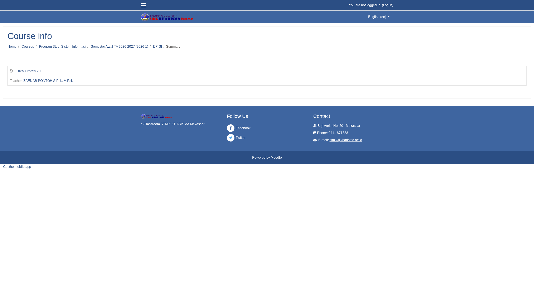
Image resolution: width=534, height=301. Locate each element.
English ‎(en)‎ (377, 17)
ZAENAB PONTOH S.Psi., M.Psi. (48, 81)
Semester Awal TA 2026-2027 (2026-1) (119, 46)
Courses (27, 46)
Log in (387, 5)
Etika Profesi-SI (28, 71)
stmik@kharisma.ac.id (346, 140)
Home (12, 46)
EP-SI (157, 46)
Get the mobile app (17, 166)
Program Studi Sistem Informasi (62, 46)
